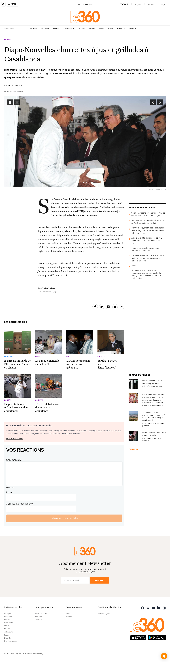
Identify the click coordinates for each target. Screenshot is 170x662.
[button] (164, 656)
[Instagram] (164, 608)
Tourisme (132, 29)
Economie (45, 29)
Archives (38, 620)
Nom (9, 492)
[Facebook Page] (142, 608)
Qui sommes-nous (42, 614)
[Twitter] (147, 608)
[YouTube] (153, 608)
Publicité (38, 617)
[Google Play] (157, 637)
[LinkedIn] (158, 608)
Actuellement (9, 29)
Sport (101, 29)
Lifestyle (121, 29)
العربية (163, 4)
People (110, 29)
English (138, 4)
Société (56, 29)
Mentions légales (103, 614)
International (69, 29)
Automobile (8, 632)
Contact (69, 617)
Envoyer (99, 580)
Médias (92, 29)
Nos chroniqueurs (10, 641)
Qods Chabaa (15, 85)
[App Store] (138, 637)
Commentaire (14, 460)
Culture (82, 29)
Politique (33, 29)
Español (151, 4)
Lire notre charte (14, 438)
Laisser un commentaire (64, 518)
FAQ (67, 614)
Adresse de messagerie (19, 503)
